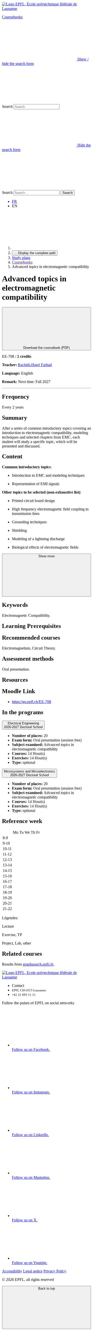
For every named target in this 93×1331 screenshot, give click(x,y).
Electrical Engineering (23, 725)
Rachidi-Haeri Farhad (35, 365)
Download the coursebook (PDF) (46, 348)
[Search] (39, 188)
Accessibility (12, 1271)
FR (14, 201)
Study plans (21, 258)
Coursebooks (12, 17)
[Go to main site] (49, 248)
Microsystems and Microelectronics (29, 773)
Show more (46, 556)
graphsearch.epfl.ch (38, 964)
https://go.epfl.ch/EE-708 (31, 702)
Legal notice (32, 1271)
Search (7, 106)
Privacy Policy (54, 1271)
